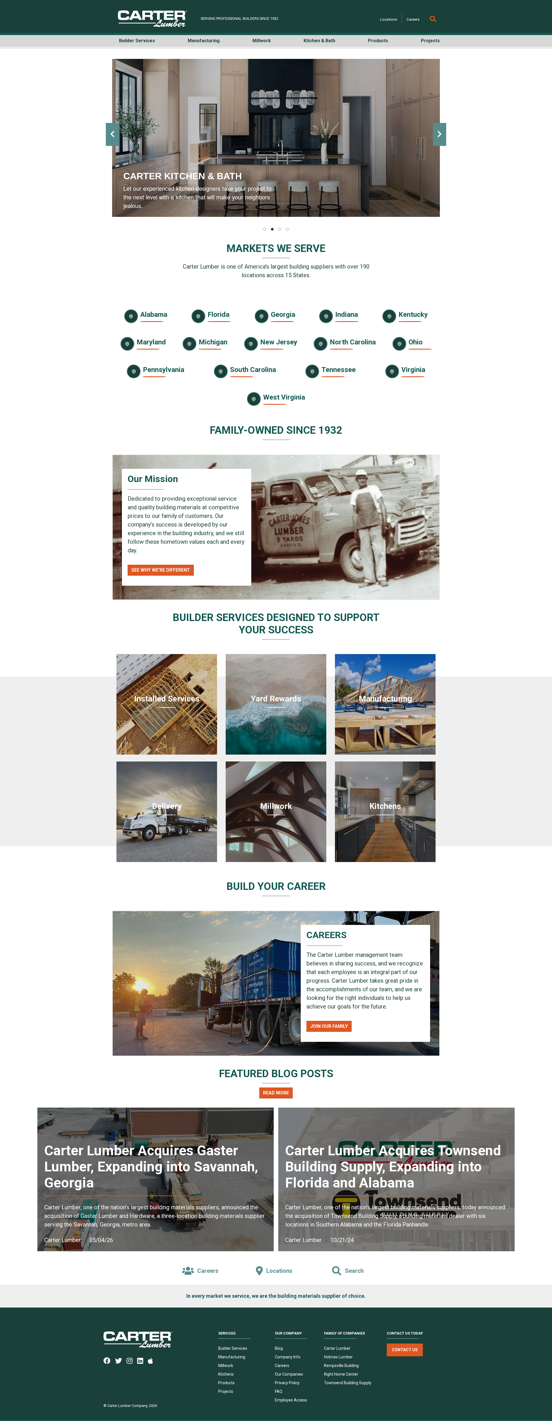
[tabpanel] (276, 138)
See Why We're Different (160, 570)
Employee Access (291, 1400)
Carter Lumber (337, 1348)
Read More (276, 1093)
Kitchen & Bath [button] (319, 40)
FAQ (278, 1391)
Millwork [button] (261, 40)
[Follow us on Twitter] (120, 1360)
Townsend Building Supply (347, 1382)
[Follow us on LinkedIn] (142, 1360)
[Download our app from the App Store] (153, 1360)
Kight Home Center (341, 1374)
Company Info (287, 1357)
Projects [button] (430, 40)
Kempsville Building (341, 1365)
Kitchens (226, 1374)
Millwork (225, 1365)
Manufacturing (231, 1357)
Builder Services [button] (137, 40)
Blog (279, 1348)
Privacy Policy (287, 1382)
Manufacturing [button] (204, 40)
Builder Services (232, 1348)
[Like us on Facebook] (109, 1360)
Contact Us (405, 1349)
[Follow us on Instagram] (131, 1360)
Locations (388, 19)
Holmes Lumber (338, 1357)
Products (226, 1382)
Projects (225, 1391)
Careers (413, 19)
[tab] (264, 229)
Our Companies (289, 1374)
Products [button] (378, 40)
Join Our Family (329, 1026)
